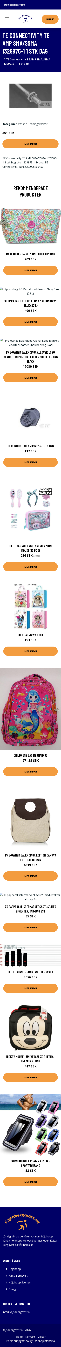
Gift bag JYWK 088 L (31, 635)
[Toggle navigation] (6, 19)
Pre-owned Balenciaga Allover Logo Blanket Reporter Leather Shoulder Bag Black (30, 356)
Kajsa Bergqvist (18, 1275)
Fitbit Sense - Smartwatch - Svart (30, 972)
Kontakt (30, 1336)
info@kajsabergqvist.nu (14, 4)
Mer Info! (30, 143)
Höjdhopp (15, 1269)
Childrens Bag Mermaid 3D (30, 755)
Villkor (42, 1336)
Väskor (22, 124)
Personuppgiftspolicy (19, 1341)
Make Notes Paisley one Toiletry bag (30, 254)
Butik (50, 19)
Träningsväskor (37, 124)
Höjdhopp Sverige (20, 1282)
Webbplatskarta (45, 1341)
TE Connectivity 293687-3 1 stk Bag (30, 446)
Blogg (12, 1289)
